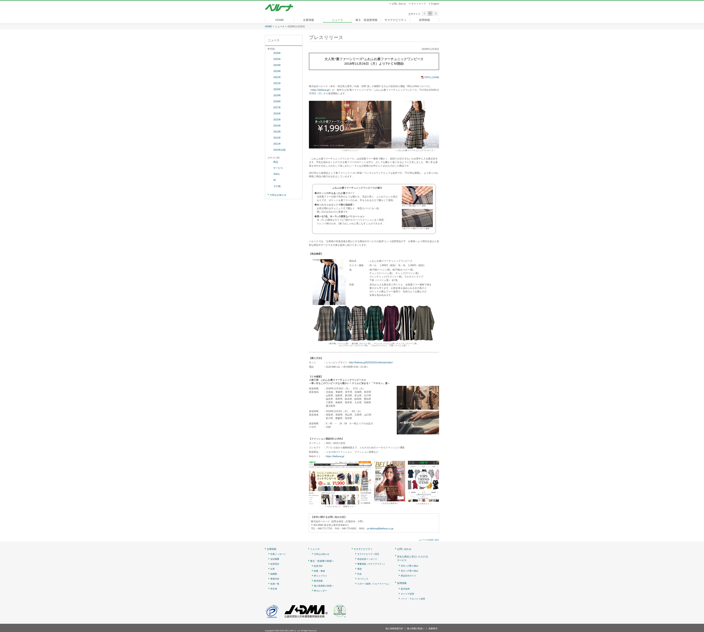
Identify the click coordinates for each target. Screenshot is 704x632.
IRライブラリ (320, 576)
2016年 (277, 113)
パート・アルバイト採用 (413, 599)
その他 (276, 186)
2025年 (277, 59)
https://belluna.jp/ (320, 90)
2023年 (277, 71)
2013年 (277, 131)
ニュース (337, 19)
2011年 (277, 143)
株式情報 (318, 581)
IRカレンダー (320, 591)
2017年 (277, 107)
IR (274, 180)
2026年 (277, 53)
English (435, 3)
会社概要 (274, 559)
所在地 (273, 589)
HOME (279, 19)
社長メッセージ (278, 554)
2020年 (277, 89)
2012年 (277, 137)
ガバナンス (362, 579)
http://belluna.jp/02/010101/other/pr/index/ (371, 362)
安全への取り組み (409, 566)
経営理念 (274, 564)
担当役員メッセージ (367, 559)
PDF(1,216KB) (432, 77)
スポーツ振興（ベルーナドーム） (373, 584)
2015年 (277, 119)
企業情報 (308, 19)
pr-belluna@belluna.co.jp (380, 528)
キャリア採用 (407, 594)
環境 (359, 569)
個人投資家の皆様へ (324, 586)
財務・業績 (319, 571)
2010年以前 (279, 149)
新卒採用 (405, 589)
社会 (359, 574)
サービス (278, 168)
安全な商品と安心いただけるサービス (412, 558)
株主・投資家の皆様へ (322, 561)
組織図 (273, 574)
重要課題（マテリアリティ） (371, 564)
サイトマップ (418, 3)
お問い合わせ (399, 3)
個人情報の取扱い (416, 628)
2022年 (277, 77)
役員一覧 (274, 584)
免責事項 (432, 628)
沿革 (272, 569)
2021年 (277, 83)
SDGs (276, 174)
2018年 (277, 101)
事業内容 (274, 579)
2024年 (277, 65)
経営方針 (318, 566)
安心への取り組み (409, 571)
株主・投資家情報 (366, 19)
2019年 (277, 95)
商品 (275, 162)
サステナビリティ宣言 (368, 554)
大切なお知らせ (278, 195)
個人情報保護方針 (394, 628)
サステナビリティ (395, 19)
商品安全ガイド (408, 576)
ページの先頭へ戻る (430, 540)
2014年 (277, 125)
